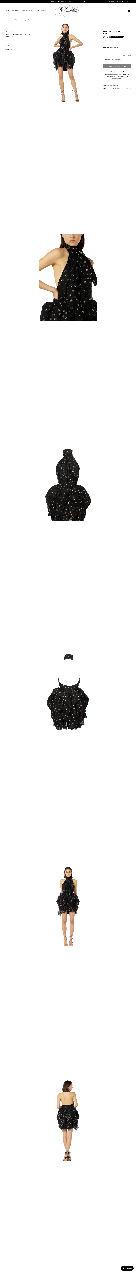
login (119, 76)
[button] (110, 1)
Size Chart (128, 55)
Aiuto (128, 88)
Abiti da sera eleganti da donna (24, 20)
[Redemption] (67, 11)
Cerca (88, 11)
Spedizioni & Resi (112, 88)
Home (7, 20)
